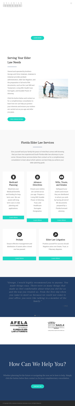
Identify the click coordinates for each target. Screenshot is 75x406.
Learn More (13, 217)
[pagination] (35, 300)
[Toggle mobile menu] (71, 3)
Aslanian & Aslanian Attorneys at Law (21, 387)
